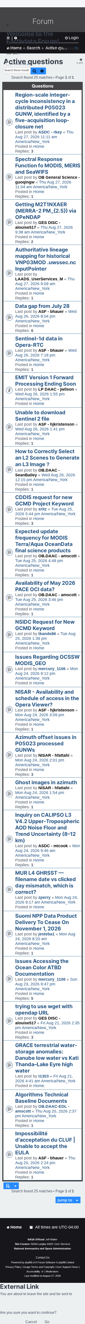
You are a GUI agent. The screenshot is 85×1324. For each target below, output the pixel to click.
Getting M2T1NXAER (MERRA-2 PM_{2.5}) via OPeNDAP (45, 210)
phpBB (28, 1262)
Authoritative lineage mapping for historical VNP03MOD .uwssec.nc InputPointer (45, 259)
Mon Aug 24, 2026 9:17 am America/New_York (46, 899)
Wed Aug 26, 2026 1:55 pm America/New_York (40, 396)
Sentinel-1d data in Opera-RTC (39, 341)
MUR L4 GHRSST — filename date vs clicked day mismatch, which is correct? (45, 882)
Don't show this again (21, 64)
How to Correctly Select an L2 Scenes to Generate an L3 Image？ (47, 457)
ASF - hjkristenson (56, 424)
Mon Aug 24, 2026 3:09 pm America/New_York (39, 717)
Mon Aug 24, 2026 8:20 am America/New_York (45, 939)
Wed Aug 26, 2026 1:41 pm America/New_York (40, 431)
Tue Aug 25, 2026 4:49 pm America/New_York (39, 563)
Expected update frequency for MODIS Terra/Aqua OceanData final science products (44, 541)
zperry (44, 897)
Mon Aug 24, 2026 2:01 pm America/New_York (39, 762)
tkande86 (47, 633)
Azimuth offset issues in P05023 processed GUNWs (45, 743)
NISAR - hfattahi (53, 755)
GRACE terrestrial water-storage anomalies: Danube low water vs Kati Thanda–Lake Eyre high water (47, 1058)
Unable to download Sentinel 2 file (40, 415)
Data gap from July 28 (42, 306)
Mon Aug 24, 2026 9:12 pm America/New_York (46, 673)
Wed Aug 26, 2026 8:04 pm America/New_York (46, 316)
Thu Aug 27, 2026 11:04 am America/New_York (43, 184)
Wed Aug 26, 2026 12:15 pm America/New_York (45, 477)
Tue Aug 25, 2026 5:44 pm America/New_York (45, 511)
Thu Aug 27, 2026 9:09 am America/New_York (45, 284)
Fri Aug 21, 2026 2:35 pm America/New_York (47, 1025)
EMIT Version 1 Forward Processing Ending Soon (45, 380)
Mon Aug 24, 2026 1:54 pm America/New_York (39, 795)
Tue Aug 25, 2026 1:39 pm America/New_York (45, 638)
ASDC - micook (53, 846)
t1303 (43, 1076)
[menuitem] (31, 1227)
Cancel (31, 1322)
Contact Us (42, 1257)
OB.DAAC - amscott (57, 556)
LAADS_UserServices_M (39, 279)
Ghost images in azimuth (46, 782)
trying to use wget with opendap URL (44, 1009)
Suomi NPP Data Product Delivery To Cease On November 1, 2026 (46, 922)
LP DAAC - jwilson (56, 389)
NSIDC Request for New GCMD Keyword (45, 625)
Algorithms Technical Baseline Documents (41, 1097)
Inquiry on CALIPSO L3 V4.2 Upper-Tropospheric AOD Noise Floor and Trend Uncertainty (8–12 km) (47, 828)
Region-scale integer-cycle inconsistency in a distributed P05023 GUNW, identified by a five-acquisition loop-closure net (45, 111)
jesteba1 (46, 934)
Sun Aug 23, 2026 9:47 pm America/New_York (46, 984)
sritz (42, 509)
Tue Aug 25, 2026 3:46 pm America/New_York (39, 602)
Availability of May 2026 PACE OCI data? (45, 586)
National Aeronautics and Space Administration (42, 1248)
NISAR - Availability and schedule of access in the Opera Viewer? (47, 698)
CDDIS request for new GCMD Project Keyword (44, 500)
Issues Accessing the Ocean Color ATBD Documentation (42, 967)
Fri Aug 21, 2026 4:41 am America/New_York (45, 1078)
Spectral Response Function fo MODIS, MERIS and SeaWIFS (47, 165)
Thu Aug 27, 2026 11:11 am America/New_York (44, 137)
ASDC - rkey (50, 132)
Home (38, 146)
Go (47, 1322)
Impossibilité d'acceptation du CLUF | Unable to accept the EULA (45, 1143)
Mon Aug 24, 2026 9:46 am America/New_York (47, 851)
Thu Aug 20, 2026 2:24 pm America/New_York (45, 1163)
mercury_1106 (52, 668)
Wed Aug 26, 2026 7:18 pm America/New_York (46, 355)
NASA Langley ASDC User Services (50, 1244)
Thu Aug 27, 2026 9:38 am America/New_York (44, 229)
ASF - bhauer (51, 311)
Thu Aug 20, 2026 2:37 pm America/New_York (46, 1113)
